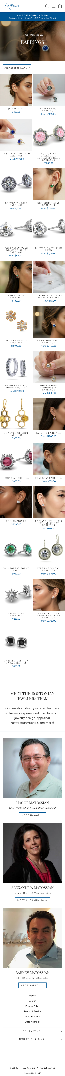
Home (25, 35)
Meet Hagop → (32, 815)
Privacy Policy (32, 1006)
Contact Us (31, 1031)
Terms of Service (32, 1011)
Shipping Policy (32, 1021)
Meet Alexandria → (32, 900)
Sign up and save (32, 1039)
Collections (36, 35)
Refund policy (32, 1016)
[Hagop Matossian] (32, 768)
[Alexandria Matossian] (32, 853)
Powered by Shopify (33, 1073)
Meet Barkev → (32, 985)
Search (32, 1001)
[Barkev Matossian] (32, 938)
